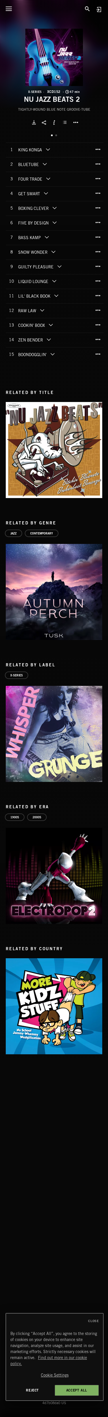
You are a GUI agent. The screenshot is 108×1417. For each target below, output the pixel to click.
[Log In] (99, 9)
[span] (30, 150)
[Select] (65, 122)
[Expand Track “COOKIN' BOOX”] (50, 325)
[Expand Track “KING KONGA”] (48, 149)
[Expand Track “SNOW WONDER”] (53, 251)
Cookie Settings (55, 1375)
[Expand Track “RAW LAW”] (42, 310)
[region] (54, 1357)
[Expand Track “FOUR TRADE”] (48, 178)
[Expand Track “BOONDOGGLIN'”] (52, 354)
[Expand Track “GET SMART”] (46, 193)
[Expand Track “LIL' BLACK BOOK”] (56, 295)
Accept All (76, 1390)
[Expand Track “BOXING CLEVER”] (54, 208)
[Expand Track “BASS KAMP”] (46, 237)
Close (93, 1321)
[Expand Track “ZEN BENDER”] (48, 339)
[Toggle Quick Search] (87, 8)
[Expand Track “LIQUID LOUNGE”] (54, 281)
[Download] (34, 122)
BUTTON (75, 122)
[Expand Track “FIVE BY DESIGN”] (54, 222)
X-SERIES (35, 91)
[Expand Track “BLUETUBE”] (44, 164)
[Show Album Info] (54, 122)
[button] (54, 57)
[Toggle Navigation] (8, 8)
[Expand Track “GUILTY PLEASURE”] (59, 266)
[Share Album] (44, 122)
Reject (32, 1390)
